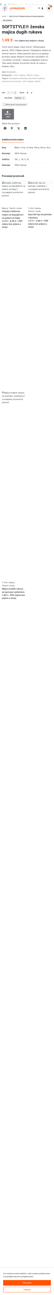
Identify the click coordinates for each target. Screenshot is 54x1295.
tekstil (37, 81)
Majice (5, 208)
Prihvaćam (27, 1283)
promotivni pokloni (36, 78)
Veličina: (8, 98)
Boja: (22, 93)
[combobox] (19, 98)
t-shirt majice (27, 81)
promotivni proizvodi (11, 81)
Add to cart (8, 115)
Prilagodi (27, 1289)
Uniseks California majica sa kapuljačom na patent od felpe (12, 214)
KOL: (4, 93)
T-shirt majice (18, 75)
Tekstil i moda (32, 75)
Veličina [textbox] (18, 98)
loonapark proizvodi (18, 78)
